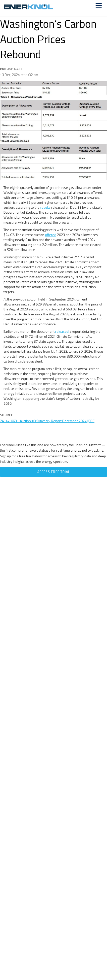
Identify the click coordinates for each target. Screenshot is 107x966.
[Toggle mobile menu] (99, 5)
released (62, 331)
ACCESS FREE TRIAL (53, 471)
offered (50, 234)
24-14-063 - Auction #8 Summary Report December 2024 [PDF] (48, 420)
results (45, 207)
